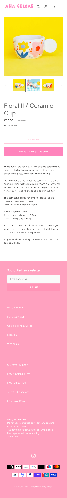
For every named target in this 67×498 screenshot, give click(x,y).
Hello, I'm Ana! (15, 307)
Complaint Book (16, 401)
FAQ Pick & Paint (16, 383)
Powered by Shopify (45, 486)
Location (12, 334)
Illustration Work (16, 316)
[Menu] (61, 6)
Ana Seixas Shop (28, 486)
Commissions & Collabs (20, 325)
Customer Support (17, 364)
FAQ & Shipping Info (18, 373)
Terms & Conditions (18, 392)
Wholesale (13, 343)
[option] (19, 85)
